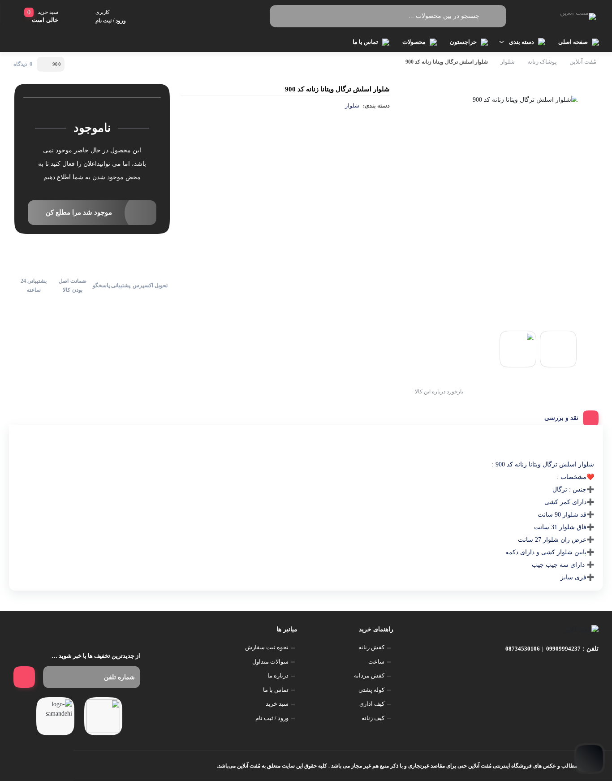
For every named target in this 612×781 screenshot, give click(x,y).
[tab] (568, 416)
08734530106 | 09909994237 (543, 648)
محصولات (414, 42)
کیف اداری (371, 703)
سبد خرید (277, 703)
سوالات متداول (270, 661)
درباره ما (278, 675)
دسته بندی (521, 42)
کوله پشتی (371, 689)
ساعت (376, 661)
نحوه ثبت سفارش (267, 647)
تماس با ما (365, 42)
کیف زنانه (373, 718)
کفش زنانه (371, 647)
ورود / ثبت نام (272, 718)
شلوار (507, 61)
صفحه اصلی (573, 42)
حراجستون (463, 42)
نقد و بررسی (561, 417)
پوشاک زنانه (542, 61)
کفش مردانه (369, 675)
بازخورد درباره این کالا (439, 391)
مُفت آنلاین (582, 61)
